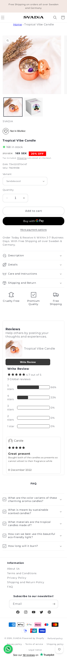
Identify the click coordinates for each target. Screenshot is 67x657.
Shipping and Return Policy (25, 582)
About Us (13, 568)
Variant (7, 174)
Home (17, 24)
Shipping (22, 158)
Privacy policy (14, 644)
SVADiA (17, 638)
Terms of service (34, 644)
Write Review (28, 362)
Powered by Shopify (33, 638)
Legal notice (35, 650)
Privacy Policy (16, 577)
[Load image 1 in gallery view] (13, 107)
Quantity (8, 189)
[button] (55, 17)
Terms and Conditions (22, 573)
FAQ (10, 586)
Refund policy (55, 638)
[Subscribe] (54, 604)
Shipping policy (55, 644)
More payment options (33, 229)
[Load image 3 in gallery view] (33, 107)
